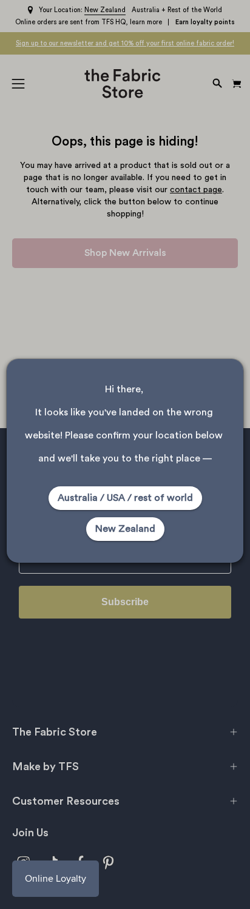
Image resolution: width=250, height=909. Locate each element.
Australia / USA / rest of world (125, 498)
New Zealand (125, 529)
